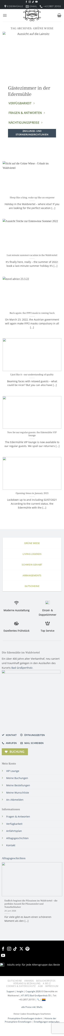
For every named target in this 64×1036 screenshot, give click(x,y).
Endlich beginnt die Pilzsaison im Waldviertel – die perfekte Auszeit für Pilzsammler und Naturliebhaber (30, 903)
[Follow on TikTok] (33, 2)
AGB (40, 986)
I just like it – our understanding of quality (32, 374)
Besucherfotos (45, 980)
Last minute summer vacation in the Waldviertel (32, 255)
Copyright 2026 (33, 991)
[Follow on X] (21, 949)
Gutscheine (15, 980)
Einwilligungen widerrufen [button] (46, 1021)
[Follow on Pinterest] (27, 949)
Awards (29, 980)
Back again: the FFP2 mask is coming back (32, 313)
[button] (5, 15)
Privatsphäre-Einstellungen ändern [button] (25, 1018)
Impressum (51, 986)
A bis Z (46, 983)
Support (10, 991)
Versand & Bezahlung (27, 983)
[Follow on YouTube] (36, 2)
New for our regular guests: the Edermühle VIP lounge (32, 434)
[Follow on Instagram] (30, 2)
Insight (20, 991)
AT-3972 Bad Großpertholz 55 (36, 995)
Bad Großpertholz (22, 667)
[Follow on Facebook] (26, 2)
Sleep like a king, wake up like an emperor (32, 197)
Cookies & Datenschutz (21, 986)
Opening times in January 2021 (32, 493)
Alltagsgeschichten (13, 858)
